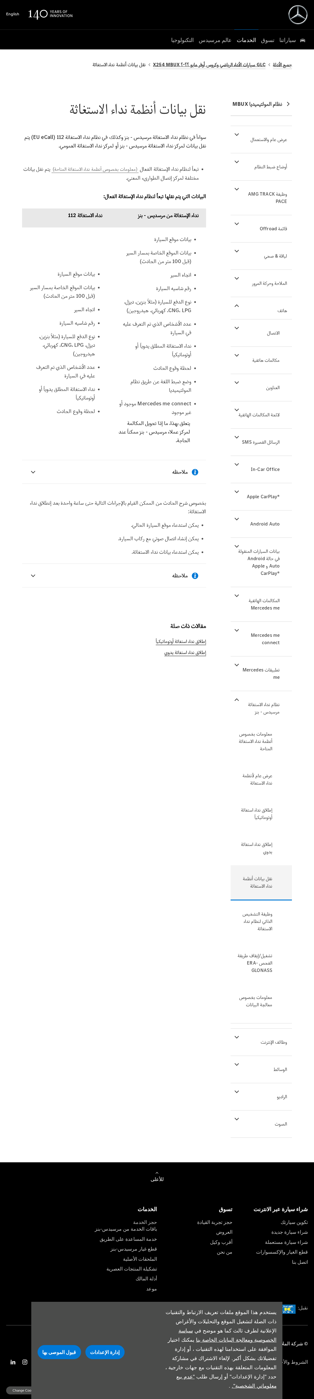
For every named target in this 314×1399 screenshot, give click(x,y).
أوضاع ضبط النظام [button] (271, 166)
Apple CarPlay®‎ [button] (263, 496)
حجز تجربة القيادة (214, 1222)
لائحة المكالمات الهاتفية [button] (259, 414)
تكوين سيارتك (294, 1222)
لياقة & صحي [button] (275, 256)
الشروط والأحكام (290, 1362)
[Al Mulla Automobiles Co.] (298, 15)
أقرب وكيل (221, 1242)
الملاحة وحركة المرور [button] (269, 283)
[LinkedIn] (13, 1362)
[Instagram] (25, 1362)
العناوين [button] (273, 387)
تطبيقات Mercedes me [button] (261, 673)
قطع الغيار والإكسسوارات (282, 1252)
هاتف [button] (282, 310)
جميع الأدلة (282, 64)
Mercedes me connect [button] (265, 639)
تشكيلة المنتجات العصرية (131, 1269)
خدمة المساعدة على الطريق (128, 1239)
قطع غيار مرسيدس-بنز (133, 1249)
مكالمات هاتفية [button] (266, 360)
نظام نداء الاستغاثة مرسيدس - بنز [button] (264, 708)
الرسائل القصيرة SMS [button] (261, 442)
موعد (151, 1289)
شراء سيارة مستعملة (286, 1242)
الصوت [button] (281, 1124)
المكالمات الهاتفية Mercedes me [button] (264, 604)
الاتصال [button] (273, 333)
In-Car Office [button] (265, 469)
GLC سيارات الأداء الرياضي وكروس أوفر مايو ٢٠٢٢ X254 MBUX (209, 64)
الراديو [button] (282, 1096)
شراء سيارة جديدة (289, 1232)
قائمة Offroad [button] (273, 228)
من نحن (224, 1252)
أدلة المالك (146, 1278)
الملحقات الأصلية (140, 1259)
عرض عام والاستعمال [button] (269, 139)
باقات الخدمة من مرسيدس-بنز (126, 1229)
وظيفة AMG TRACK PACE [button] (267, 197)
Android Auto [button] (265, 524)
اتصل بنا (300, 1262)
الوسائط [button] (280, 1069)
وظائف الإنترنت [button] (274, 1042)
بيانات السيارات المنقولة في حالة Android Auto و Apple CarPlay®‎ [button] (259, 562)
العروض (224, 1232)
